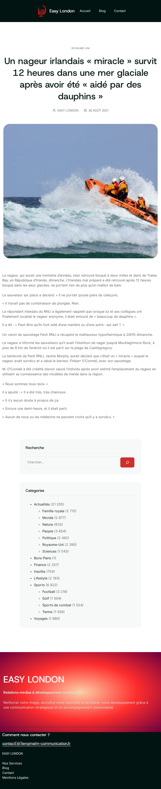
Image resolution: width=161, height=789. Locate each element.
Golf (45, 598)
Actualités (42, 504)
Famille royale (53, 511)
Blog (5, 768)
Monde (47, 518)
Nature (47, 524)
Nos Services (12, 763)
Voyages (41, 618)
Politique (49, 538)
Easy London (62, 11)
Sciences (49, 551)
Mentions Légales (15, 778)
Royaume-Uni (80, 48)
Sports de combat (56, 605)
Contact (8, 773)
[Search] (127, 462)
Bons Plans (42, 558)
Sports (39, 585)
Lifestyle (40, 578)
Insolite (39, 571)
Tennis (47, 612)
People (47, 531)
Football (48, 591)
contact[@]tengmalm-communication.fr (36, 743)
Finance (40, 565)
